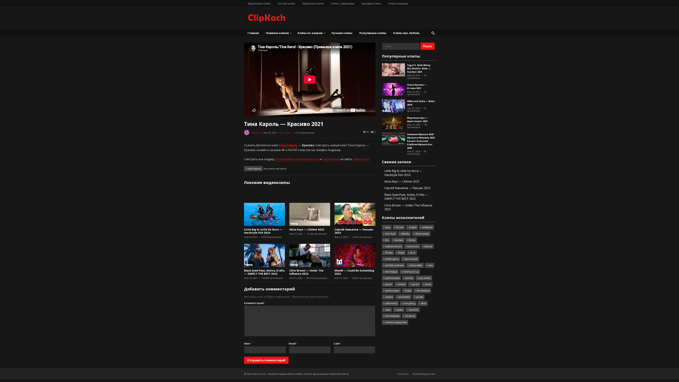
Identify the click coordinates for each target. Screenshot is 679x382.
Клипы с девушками (342, 3)
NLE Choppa (391, 271)
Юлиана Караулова (396, 322)
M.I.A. (413, 252)
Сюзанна (410, 315)
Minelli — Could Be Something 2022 (354, 272)
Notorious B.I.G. (411, 271)
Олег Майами (392, 315)
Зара (388, 309)
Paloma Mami (392, 278)
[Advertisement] (309, 195)
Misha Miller (416, 265)
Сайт (336, 343)
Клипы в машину (398, 3)
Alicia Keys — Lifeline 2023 (306, 229)
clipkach (256, 132)
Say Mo (415, 284)
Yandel (419, 297)
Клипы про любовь (406, 33)
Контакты (403, 373)
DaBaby (405, 233)
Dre (387, 240)
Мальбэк (413, 309)
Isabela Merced (393, 246)
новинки (302, 159)
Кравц (399, 309)
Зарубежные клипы (259, 3)
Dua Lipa (398, 240)
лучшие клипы (285, 159)
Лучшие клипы (341, 33)
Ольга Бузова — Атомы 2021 (417, 86)
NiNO (430, 265)
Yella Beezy (391, 303)
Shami (428, 284)
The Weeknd (423, 290)
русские (314, 159)
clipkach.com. (361, 159)
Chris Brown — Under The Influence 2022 (306, 272)
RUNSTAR (402, 284)
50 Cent (400, 227)
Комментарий (255, 303)
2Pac (387, 227)
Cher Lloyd (390, 233)
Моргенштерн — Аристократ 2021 (417, 119)
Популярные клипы (372, 33)
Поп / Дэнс (285, 132)
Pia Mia (409, 278)
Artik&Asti (427, 227)
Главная (253, 33)
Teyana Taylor (392, 290)
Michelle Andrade (394, 265)
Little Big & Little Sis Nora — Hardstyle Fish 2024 (263, 231)
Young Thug (409, 303)
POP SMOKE (425, 278)
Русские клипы (286, 3)
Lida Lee (428, 246)
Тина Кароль (254, 168)
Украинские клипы (313, 3)
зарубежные (330, 159)
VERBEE (389, 297)
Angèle (413, 227)
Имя (248, 343)
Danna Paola (422, 233)
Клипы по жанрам (310, 33)
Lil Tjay (401, 252)
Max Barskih (411, 259)
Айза (423, 303)
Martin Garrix (392, 259)
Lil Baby (389, 252)
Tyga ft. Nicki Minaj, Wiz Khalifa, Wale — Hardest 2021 (419, 68)
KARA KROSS (413, 246)
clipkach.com (259, 373)
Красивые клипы (371, 3)
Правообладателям (424, 373)
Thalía (408, 290)
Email (293, 343)
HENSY (412, 240)
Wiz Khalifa (404, 297)
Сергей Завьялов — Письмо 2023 (354, 231)
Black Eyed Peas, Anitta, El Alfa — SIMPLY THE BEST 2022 (264, 272)
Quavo (388, 284)
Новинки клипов (277, 33)
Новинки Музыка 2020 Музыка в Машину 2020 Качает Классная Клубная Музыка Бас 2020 (421, 141)
